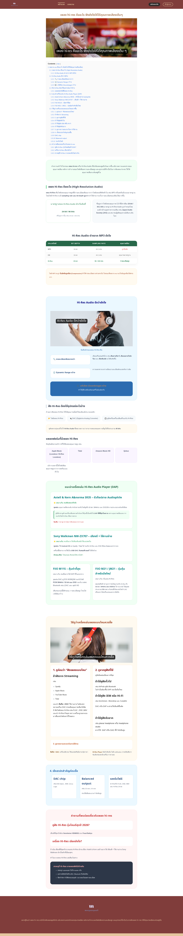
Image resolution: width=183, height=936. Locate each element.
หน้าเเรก (61, 4)
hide (58, 64)
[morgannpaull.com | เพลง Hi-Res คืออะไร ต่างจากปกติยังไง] (32, 4)
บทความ (70, 4)
